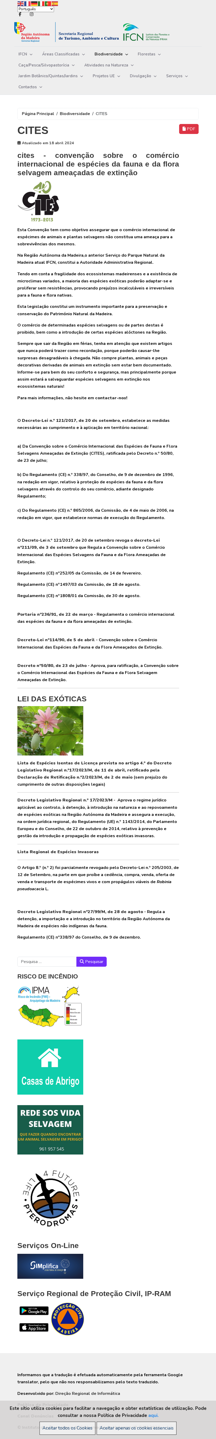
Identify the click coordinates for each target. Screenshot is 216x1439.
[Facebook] (20, 14)
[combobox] (47, 962)
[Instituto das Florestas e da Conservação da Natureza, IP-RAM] (99, 32)
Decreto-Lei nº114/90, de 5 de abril (56, 640)
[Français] (27, 3)
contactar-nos (110, 398)
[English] (20, 3)
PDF (190, 129)
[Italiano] (41, 3)
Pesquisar (93, 962)
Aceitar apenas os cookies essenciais (137, 1428)
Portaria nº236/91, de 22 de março (55, 614)
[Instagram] (31, 14)
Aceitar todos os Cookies (67, 1428)
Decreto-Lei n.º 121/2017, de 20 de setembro (71, 420)
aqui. (153, 1415)
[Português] (48, 3)
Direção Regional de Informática (87, 1393)
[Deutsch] (34, 3)
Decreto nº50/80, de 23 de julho (52, 666)
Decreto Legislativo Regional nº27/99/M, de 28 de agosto (80, 912)
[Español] (55, 3)
